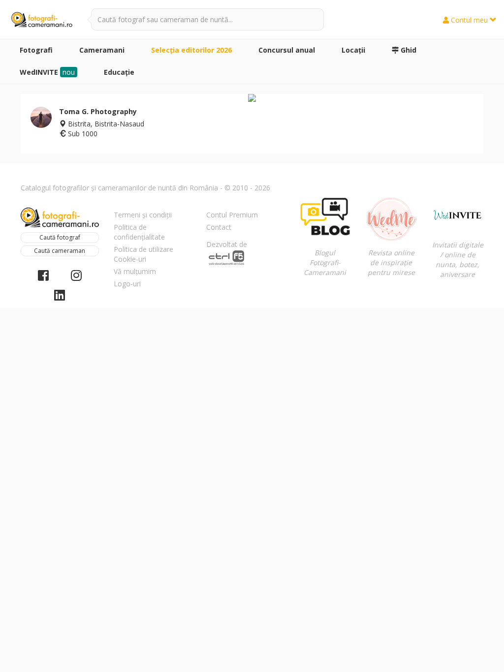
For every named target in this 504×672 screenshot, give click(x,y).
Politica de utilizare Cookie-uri (143, 254)
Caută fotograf (59, 237)
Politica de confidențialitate (139, 232)
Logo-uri (127, 283)
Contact (218, 227)
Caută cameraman (59, 250)
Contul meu (469, 20)
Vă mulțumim (135, 271)
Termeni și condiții (143, 214)
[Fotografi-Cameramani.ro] (41, 20)
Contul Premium (232, 214)
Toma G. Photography (98, 111)
